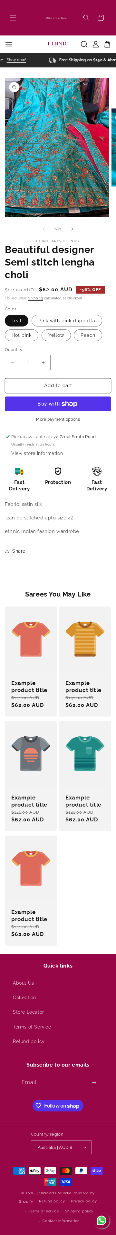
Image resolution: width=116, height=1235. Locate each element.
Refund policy (29, 1041)
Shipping (35, 298)
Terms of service (44, 1211)
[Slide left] (44, 229)
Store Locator (28, 1012)
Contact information (61, 1221)
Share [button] (18, 551)
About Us (23, 983)
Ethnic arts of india (54, 1193)
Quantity (13, 349)
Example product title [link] (29, 686)
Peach (88, 335)
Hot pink (22, 335)
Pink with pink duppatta (66, 320)
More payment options (58, 419)
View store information (37, 453)
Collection (24, 997)
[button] (13, 18)
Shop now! (14, 60)
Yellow (56, 335)
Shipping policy (79, 1211)
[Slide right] (72, 229)
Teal (17, 320)
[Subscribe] (94, 1082)
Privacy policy (84, 1201)
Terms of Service (32, 1026)
